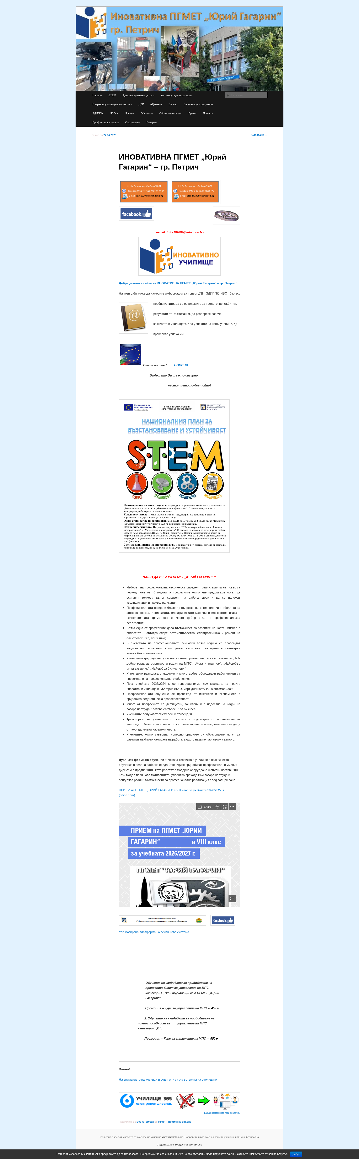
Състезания (132, 122)
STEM (112, 95)
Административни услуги (138, 95)
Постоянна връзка (179, 1121)
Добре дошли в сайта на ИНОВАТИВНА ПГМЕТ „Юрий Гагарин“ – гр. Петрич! (178, 283)
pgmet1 (162, 1121)
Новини (129, 113)
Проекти (208, 113)
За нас (173, 104)
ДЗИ (141, 104)
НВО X (114, 113)
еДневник (156, 104)
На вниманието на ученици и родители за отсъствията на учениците (168, 1079)
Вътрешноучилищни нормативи (112, 104)
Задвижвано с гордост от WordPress (179, 1144)
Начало (97, 95)
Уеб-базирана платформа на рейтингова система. (155, 932)
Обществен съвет (170, 113)
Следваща (259, 135)
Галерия (151, 122)
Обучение (147, 113)
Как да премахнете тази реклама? (222, 1112)
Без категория (145, 1121)
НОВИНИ (180, 365)
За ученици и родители (198, 104)
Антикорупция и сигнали (176, 95)
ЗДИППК (97, 113)
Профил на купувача (105, 122)
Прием (192, 113)
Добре (296, 1154)
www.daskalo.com (172, 1137)
